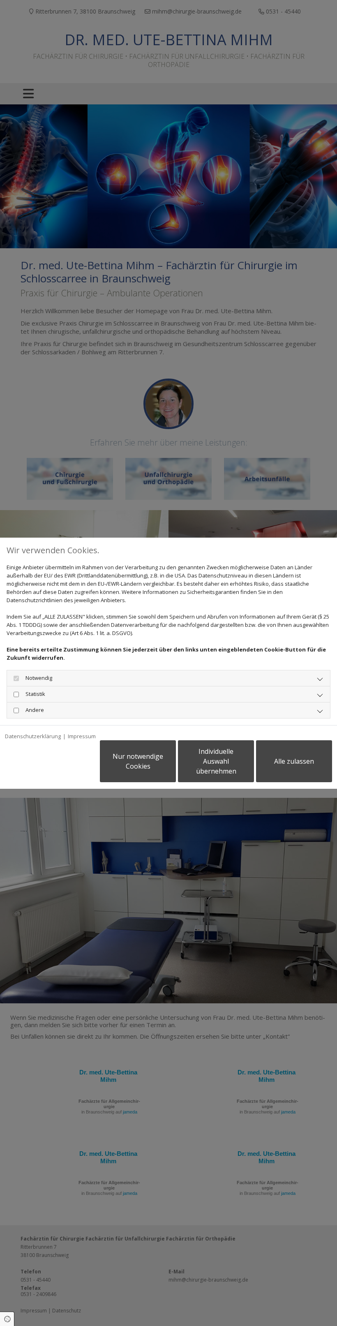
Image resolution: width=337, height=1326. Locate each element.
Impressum (82, 736)
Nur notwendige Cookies (138, 761)
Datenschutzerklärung (33, 736)
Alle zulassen (294, 761)
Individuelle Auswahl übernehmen (216, 761)
